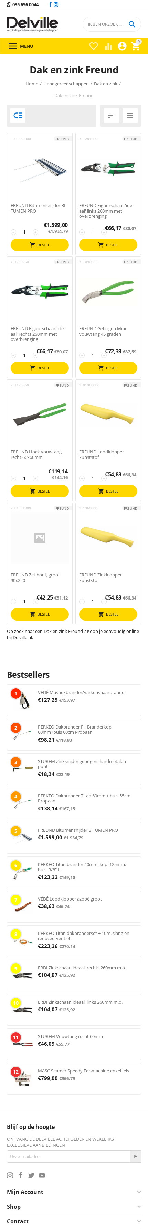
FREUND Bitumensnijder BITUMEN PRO (39, 208)
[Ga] (135, 1156)
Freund (62, 139)
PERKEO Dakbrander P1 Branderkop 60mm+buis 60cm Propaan (75, 729)
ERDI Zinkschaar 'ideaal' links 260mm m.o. (80, 1002)
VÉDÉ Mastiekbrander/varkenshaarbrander (82, 692)
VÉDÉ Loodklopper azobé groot (70, 899)
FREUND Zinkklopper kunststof (100, 577)
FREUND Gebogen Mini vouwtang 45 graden (102, 331)
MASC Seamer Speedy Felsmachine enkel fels (83, 1071)
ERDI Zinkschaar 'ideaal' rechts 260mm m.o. (82, 967)
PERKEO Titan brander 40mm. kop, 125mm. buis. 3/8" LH (82, 867)
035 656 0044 (25, 5)
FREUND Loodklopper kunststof (101, 454)
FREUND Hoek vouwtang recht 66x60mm (36, 454)
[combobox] (112, 24)
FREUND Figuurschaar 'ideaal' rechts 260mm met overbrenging (38, 334)
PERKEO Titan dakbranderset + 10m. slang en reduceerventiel (83, 936)
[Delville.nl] (32, 24)
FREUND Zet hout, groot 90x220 (35, 577)
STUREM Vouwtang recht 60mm (70, 1036)
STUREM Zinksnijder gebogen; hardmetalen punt (82, 764)
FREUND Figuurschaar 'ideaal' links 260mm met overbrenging (106, 211)
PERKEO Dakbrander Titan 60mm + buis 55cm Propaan (84, 798)
